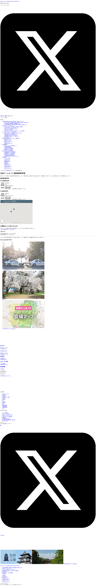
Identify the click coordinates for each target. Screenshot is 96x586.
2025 (3, 403)
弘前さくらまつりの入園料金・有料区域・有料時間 (13, 126)
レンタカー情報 (7, 158)
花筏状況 (4, 402)
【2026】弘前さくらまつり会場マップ (11, 127)
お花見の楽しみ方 (7, 137)
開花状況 (4, 399)
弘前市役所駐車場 (7, 146)
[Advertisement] (30, 337)
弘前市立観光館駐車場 (8, 147)
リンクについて (7, 165)
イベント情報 (4, 412)
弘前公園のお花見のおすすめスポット (11, 135)
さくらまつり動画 (5, 413)
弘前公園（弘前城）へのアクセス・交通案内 (10, 138)
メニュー (7, 3)
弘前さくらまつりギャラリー (7, 414)
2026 (3, 408)
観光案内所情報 (7, 161)
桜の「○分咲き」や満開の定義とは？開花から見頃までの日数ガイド (16, 122)
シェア (4, 3)
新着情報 (6, 162)
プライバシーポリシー (8, 168)
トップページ (2, 170)
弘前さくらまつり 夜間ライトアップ (10, 128)
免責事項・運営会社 (8, 166)
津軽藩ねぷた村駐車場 (8, 149)
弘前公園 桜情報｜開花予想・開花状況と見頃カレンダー (12, 121)
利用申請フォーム (7, 164)
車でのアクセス (7, 142)
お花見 (3, 401)
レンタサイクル (7, 159)
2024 (3, 404)
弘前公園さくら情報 (6, 397)
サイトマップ (6, 167)
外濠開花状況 (4, 406)
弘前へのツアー (7, 160)
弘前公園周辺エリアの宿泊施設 (10, 151)
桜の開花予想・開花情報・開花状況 (8, 419)
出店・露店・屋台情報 (8, 129)
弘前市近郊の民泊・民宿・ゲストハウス (11, 156)
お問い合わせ (6, 163)
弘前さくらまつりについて (7, 125)
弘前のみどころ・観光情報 (7, 416)
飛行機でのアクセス (8, 139)
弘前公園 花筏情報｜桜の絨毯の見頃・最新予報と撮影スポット (15, 124)
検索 (1, 3)
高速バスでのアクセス (8, 141)
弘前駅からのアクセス (8, 143)
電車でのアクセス (7, 140)
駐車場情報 (4, 144)
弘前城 (3, 398)
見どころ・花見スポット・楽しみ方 (8, 569)
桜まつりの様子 (5, 420)
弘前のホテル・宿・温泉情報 (7, 150)
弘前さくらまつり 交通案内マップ (10, 145)
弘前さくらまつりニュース (7, 415)
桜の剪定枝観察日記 (6, 418)
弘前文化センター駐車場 (8, 148)
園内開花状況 (4, 405)
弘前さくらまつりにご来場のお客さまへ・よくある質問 (14, 130)
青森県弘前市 (4, 407)
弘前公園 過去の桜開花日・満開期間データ (12, 123)
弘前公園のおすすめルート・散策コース (11, 136)
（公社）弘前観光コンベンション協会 (7, 229)
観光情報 (4, 157)
